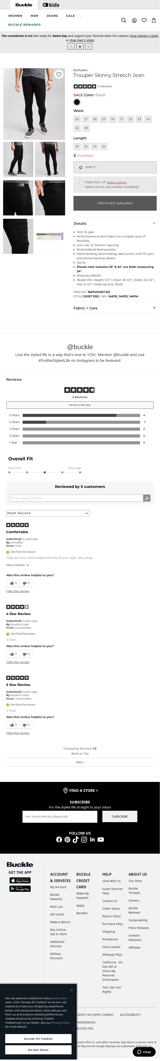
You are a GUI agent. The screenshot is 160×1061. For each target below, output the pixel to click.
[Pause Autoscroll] (79, 46)
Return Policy (111, 916)
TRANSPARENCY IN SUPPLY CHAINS (88, 1015)
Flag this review (17, 591)
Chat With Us (112, 881)
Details (80, 223)
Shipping (108, 931)
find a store (83, 790)
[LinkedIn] (92, 839)
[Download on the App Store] (20, 880)
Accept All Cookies (38, 1038)
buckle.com (59, 998)
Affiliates (135, 947)
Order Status (111, 908)
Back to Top (80, 753)
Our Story (135, 881)
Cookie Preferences (80, 1022)
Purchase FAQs (112, 924)
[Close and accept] (71, 990)
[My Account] (134, 20)
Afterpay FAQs (112, 954)
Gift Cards (57, 914)
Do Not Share (38, 1049)
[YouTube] (101, 839)
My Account (58, 887)
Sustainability (138, 920)
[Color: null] (76, 102)
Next (80, 762)
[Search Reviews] (146, 498)
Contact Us (109, 901)
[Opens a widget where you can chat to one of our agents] (144, 1052)
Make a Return (60, 922)
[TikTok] (76, 839)
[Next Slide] (88, 46)
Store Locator (111, 947)
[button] (15, 16)
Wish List (56, 907)
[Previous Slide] (71, 46)
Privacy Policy (60, 1022)
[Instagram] (84, 839)
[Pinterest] (67, 839)
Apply (80, 905)
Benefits (82, 913)
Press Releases (139, 928)
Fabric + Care (86, 308)
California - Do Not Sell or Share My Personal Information (112, 971)
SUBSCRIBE (120, 816)
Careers (134, 900)
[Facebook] (59, 839)
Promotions (110, 939)
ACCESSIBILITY (130, 1015)
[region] (38, 1022)
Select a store (117, 182)
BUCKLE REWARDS (24, 25)
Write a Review (80, 405)
